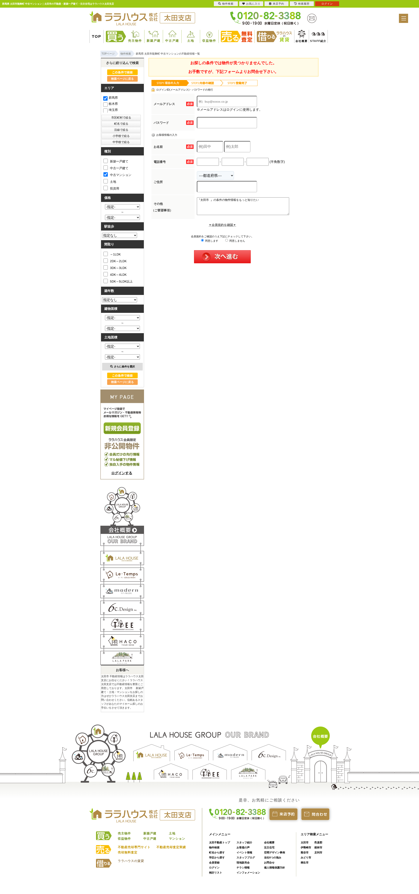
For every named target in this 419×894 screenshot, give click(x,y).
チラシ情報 (243, 867)
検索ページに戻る (122, 78)
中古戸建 (172, 40)
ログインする (121, 473)
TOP (96, 36)
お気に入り (253, 3)
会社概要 (299, 41)
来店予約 (278, 3)
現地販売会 (243, 862)
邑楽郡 (318, 842)
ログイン (214, 867)
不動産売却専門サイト (134, 847)
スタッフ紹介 (244, 842)
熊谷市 (305, 852)
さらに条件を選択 (124, 366)
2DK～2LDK (118, 261)
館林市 (318, 847)
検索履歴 (303, 3)
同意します (211, 240)
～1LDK (115, 254)
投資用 (114, 188)
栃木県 (113, 103)
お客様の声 (243, 847)
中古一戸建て (119, 168)
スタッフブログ (246, 857)
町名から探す (217, 852)
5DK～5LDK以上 (121, 281)
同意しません (237, 240)
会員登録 (214, 862)
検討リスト (215, 872)
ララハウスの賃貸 (131, 861)
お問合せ (269, 862)
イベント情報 (244, 852)
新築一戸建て (119, 161)
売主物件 (135, 40)
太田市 (305, 842)
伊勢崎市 (306, 847)
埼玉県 (113, 110)
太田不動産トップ (219, 842)
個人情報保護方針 (274, 867)
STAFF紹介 (313, 41)
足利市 (318, 852)
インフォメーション (248, 872)
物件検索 (214, 847)
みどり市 (306, 857)
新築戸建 (153, 40)
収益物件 (209, 40)
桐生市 (305, 862)
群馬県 (113, 97)
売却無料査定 (127, 852)
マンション (177, 838)
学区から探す (217, 857)
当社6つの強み (272, 857)
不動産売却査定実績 (171, 847)
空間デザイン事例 (274, 852)
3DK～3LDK (118, 268)
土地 (190, 40)
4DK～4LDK (118, 274)
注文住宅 (269, 847)
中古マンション (120, 175)
